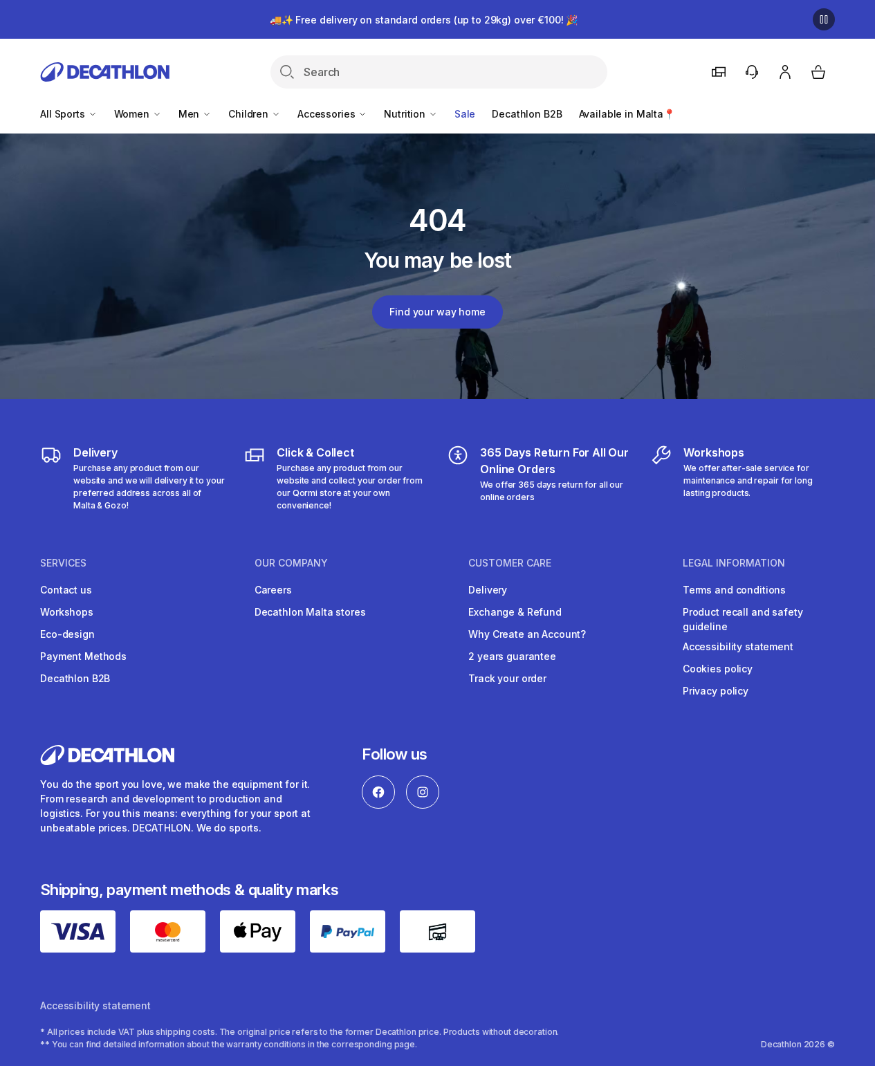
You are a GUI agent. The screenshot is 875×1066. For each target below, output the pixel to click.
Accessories (327, 114)
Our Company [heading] (291, 563)
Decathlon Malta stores (310, 612)
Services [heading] (63, 563)
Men (190, 114)
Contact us (66, 590)
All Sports (63, 114)
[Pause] (824, 19)
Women (133, 114)
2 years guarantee (512, 656)
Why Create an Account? (527, 634)
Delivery (487, 590)
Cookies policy (718, 668)
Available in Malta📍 (627, 114)
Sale (464, 114)
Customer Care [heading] (509, 563)
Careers (273, 590)
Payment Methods (83, 656)
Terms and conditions (734, 590)
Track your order (507, 678)
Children (249, 114)
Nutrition (406, 114)
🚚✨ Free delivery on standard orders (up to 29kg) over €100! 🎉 (424, 20)
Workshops (66, 612)
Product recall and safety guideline (743, 619)
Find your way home (437, 312)
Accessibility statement (738, 646)
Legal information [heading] (734, 563)
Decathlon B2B (527, 114)
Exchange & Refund (515, 612)
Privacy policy (715, 691)
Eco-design (67, 634)
